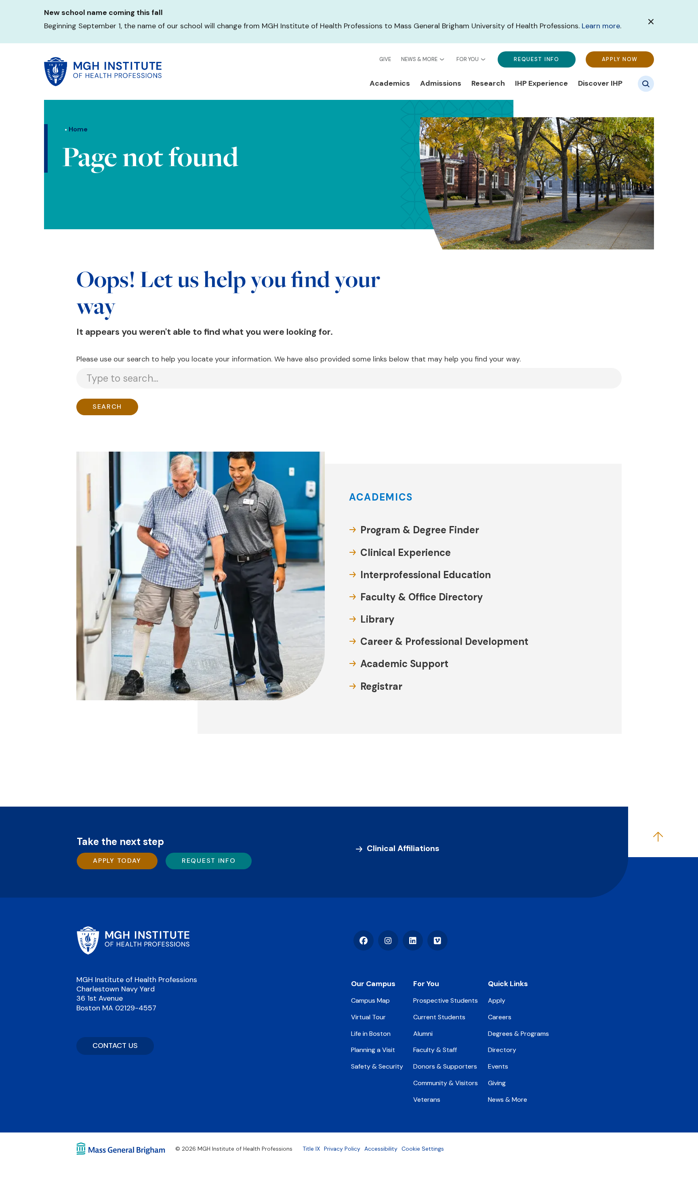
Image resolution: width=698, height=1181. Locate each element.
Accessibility (380, 1148)
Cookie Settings (423, 1148)
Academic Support (404, 663)
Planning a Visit (373, 1050)
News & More (419, 59)
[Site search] (646, 84)
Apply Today (117, 860)
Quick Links (508, 984)
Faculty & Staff (435, 1050)
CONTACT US (115, 1045)
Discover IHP (600, 83)
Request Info (536, 58)
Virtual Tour (368, 1017)
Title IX (311, 1148)
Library (377, 619)
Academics (390, 83)
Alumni (423, 1033)
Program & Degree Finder (419, 530)
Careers (499, 1017)
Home (78, 129)
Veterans (426, 1099)
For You (467, 59)
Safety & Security (377, 1066)
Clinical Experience (405, 552)
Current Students (439, 1017)
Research (488, 83)
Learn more (601, 26)
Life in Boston (371, 1033)
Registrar (381, 686)
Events (498, 1066)
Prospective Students (445, 1000)
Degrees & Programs (518, 1033)
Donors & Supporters (445, 1066)
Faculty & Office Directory (421, 597)
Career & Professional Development (444, 641)
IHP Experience (541, 83)
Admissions (440, 83)
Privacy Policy (342, 1148)
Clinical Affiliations (403, 848)
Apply (496, 1000)
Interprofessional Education (425, 574)
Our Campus (373, 984)
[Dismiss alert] (651, 22)
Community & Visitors (445, 1083)
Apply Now (620, 58)
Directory (502, 1050)
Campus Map (370, 1000)
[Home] (132, 940)
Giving (497, 1083)
